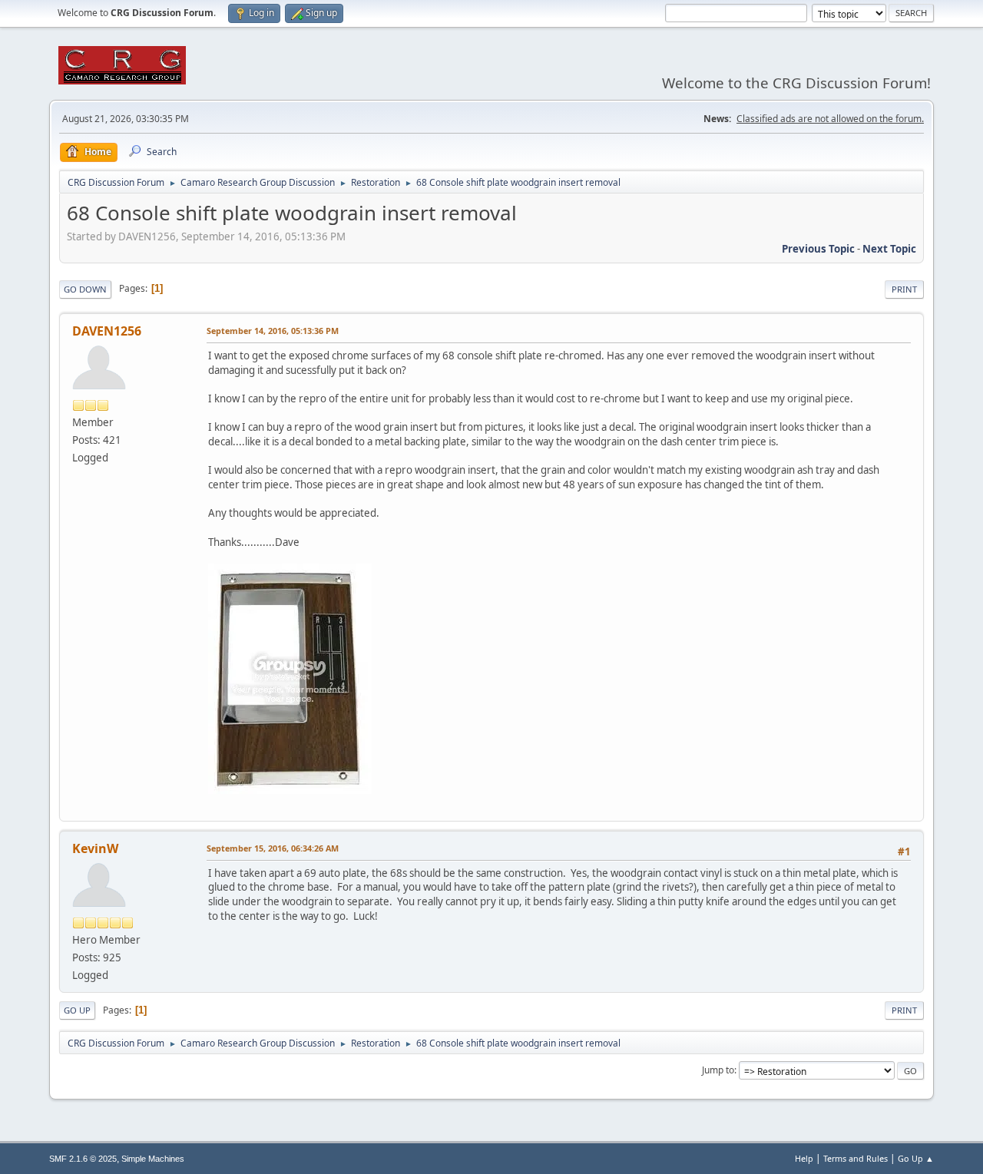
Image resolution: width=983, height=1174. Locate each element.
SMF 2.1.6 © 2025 (83, 1158)
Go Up (77, 1010)
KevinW (95, 848)
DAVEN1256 (106, 330)
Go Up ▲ (916, 1158)
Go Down (85, 289)
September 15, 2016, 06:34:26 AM (273, 848)
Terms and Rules (855, 1158)
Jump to (718, 1069)
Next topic (889, 249)
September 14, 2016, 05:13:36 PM (273, 330)
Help (804, 1158)
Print (904, 289)
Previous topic (818, 249)
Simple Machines (152, 1158)
